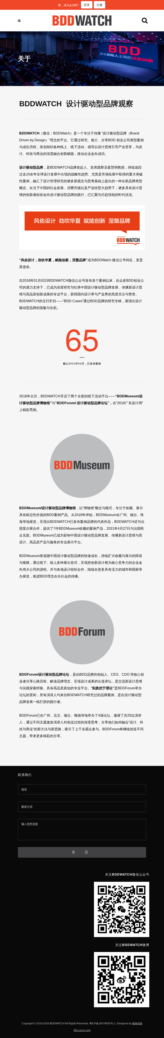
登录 (87, 5)
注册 (99, 5)
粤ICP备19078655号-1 (102, 1023)
